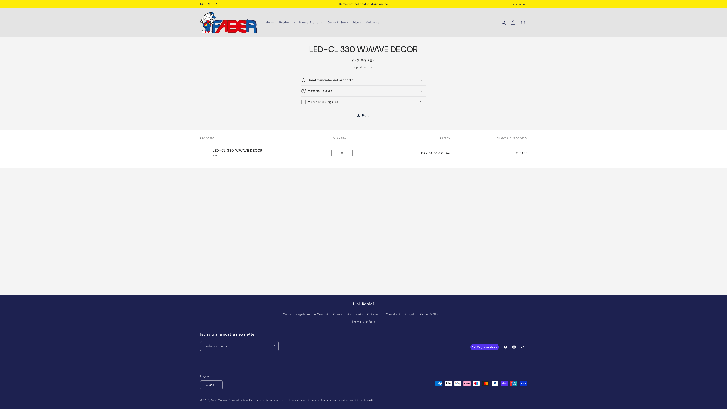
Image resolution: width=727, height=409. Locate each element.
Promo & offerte (363, 321)
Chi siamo (374, 314)
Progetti (410, 314)
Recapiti (368, 400)
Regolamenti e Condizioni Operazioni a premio (329, 314)
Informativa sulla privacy (271, 400)
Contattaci (393, 314)
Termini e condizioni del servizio (340, 400)
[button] (286, 22)
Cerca (287, 314)
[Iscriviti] (273, 346)
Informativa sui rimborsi (302, 400)
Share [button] (365, 115)
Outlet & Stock (430, 314)
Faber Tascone (219, 400)
